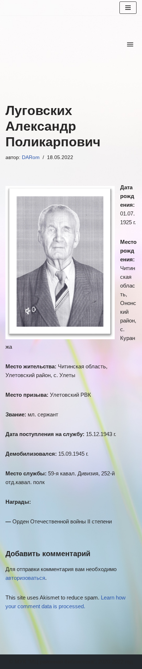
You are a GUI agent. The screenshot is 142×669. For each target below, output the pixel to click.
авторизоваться (25, 578)
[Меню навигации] (128, 7)
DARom (31, 157)
